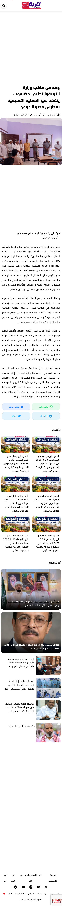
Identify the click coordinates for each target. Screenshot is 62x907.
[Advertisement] (31, 43)
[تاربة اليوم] (31, 4)
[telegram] (16, 887)
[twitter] (38, 887)
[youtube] (23, 887)
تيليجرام (44, 415)
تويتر (14, 415)
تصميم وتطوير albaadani (31, 899)
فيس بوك (14, 406)
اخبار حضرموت (53, 79)
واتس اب (44, 406)
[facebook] (46, 887)
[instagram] (31, 887)
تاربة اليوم (51, 114)
